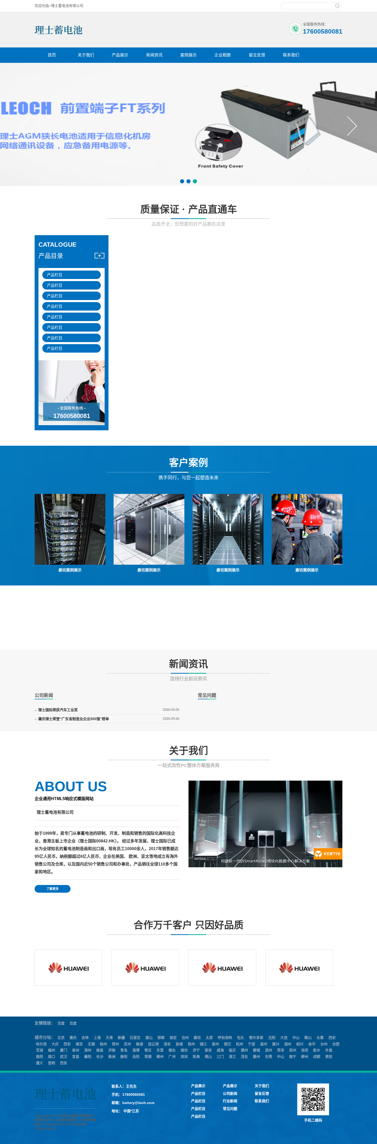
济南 (111, 1050)
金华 (311, 1044)
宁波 (251, 1044)
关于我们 (86, 55)
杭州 (239, 1044)
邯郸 (161, 1038)
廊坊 (197, 1038)
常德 (148, 1057)
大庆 (55, 1044)
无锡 (91, 1044)
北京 (61, 1038)
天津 (109, 1038)
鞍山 (308, 1038)
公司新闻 (230, 1093)
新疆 (121, 1038)
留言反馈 (257, 55)
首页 (52, 55)
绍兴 (299, 1044)
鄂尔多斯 (256, 1038)
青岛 (123, 1050)
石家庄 (135, 1038)
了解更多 (52, 889)
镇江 (203, 1044)
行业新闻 (230, 1101)
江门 (220, 1057)
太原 (209, 1038)
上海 (97, 1038)
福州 (51, 1050)
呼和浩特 (225, 1038)
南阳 (39, 1057)
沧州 (185, 1038)
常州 (115, 1044)
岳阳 (136, 1057)
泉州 (75, 1050)
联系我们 (291, 55)
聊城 (256, 1050)
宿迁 (227, 1044)
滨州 (268, 1050)
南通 (139, 1044)
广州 (172, 1057)
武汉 (63, 1057)
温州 (263, 1044)
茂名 (244, 1057)
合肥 (336, 1044)
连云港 (153, 1044)
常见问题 (230, 1109)
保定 (173, 1038)
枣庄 (148, 1050)
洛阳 (304, 1050)
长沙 (99, 1057)
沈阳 (271, 1038)
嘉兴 (275, 1044)
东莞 (268, 1057)
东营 (160, 1050)
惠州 (256, 1057)
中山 (296, 1038)
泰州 (215, 1044)
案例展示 (188, 55)
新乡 (316, 1050)
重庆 (73, 1038)
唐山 (149, 1038)
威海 (220, 1050)
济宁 (196, 1050)
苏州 (127, 1044)
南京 (79, 1044)
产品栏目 (54, 275)
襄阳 (87, 1057)
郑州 (292, 1050)
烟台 (172, 1050)
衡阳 (123, 1057)
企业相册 (222, 55)
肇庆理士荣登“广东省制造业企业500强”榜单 (73, 719)
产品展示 (120, 55)
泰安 (208, 1050)
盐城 (179, 1044)
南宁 (292, 1057)
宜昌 (75, 1057)
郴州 (160, 1057)
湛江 (232, 1057)
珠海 (196, 1057)
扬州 (191, 1044)
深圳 (184, 1057)
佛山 (208, 1057)
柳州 (304, 1057)
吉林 (85, 1038)
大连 (283, 1038)
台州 (324, 1044)
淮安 (167, 1044)
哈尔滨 (41, 1044)
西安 (332, 1038)
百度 (61, 1023)
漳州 (87, 1050)
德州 (244, 1050)
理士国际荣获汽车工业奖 (58, 710)
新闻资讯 (154, 55)
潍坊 (184, 1050)
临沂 (232, 1050)
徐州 (103, 1044)
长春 (320, 1038)
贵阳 (328, 1057)
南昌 (99, 1050)
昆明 (51, 1063)
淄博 (136, 1050)
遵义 (39, 1063)
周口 (51, 1057)
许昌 (328, 1050)
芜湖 (39, 1050)
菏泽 (280, 1050)
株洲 (111, 1057)
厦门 (63, 1050)
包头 (240, 1038)
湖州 (287, 1044)
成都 (316, 1057)
